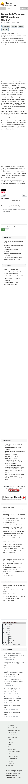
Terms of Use (12, 227)
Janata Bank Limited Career (11, 269)
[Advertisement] (14, 63)
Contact (11, 761)
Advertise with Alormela (14, 751)
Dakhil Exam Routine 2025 (12, 458)
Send (3, 229)
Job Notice (11, 725)
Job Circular (5, 29)
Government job (6, 26)
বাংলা (26, 2)
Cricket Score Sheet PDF (11, 476)
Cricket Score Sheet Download (13, 465)
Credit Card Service (13, 735)
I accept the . (10, 227)
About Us (11, 754)
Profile (9, 744)
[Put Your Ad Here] (14, 497)
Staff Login (12, 763)
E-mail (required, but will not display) (10, 206)
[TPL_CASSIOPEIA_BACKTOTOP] (25, 781)
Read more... (12, 657)
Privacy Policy (13, 758)
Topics (9, 739)
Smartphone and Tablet (14, 730)
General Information (13, 728)
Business (10, 742)
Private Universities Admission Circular (15, 469)
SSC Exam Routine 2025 (11, 454)
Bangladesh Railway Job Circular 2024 (14, 276)
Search (25, 8)
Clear (7, 229)
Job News (21, 26)
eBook (9, 747)
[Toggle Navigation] (1, 9)
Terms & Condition (14, 756)
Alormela (8, 3)
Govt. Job (14, 26)
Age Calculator (12, 732)
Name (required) (16, 200)
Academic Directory (13, 737)
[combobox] (13, 8)
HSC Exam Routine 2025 (11, 456)
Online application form (14, 118)
